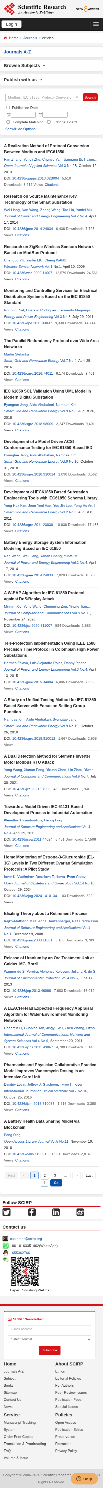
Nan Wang (30, 210)
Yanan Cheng (51, 556)
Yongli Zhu (32, 159)
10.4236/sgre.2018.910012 (33, 738)
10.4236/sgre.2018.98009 (32, 424)
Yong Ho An (83, 505)
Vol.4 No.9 (40, 1041)
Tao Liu (68, 210)
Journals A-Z (14, 1371)
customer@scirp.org (26, 1239)
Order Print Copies (18, 1437)
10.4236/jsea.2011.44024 (32, 839)
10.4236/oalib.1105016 (30, 1154)
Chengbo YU (14, 260)
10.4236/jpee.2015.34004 (32, 682)
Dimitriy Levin (14, 1084)
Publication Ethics (69, 1429)
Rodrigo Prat (14, 310)
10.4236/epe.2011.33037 (32, 323)
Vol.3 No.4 (79, 669)
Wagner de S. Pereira (21, 971)
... (65, 1175)
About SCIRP (69, 1363)
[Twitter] (6, 1212)
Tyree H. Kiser (71, 1084)
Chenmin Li (13, 1028)
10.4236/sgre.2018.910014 (33, 474)
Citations (51, 185)
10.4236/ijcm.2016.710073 (33, 1104)
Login (11, 24)
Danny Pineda (75, 663)
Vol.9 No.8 (68, 411)
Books (9, 1385)
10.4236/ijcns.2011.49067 (32, 1047)
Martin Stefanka (16, 354)
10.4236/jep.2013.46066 (31, 991)
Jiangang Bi (73, 159)
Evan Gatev (76, 877)
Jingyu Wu (54, 1028)
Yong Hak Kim (15, 505)
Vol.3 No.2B (67, 166)
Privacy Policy (66, 1451)
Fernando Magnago (74, 310)
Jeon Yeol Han (39, 505)
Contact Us (12, 1399)
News (8, 1407)
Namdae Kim (66, 405)
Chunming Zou (55, 606)
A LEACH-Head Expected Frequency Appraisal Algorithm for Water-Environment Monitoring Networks (48, 1014)
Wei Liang (12, 210)
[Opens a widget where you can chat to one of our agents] (84, 1479)
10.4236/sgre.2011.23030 (32, 525)
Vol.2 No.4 (79, 216)
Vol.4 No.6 (70, 978)
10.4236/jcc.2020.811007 (32, 625)
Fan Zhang (13, 159)
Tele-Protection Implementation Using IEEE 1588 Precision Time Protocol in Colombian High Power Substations (51, 649)
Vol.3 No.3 (62, 317)
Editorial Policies (68, 1378)
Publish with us (21, 79)
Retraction (63, 1444)
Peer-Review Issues (71, 1392)
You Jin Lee (62, 505)
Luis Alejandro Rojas (46, 663)
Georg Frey (53, 820)
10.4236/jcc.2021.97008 (31, 789)
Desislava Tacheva (50, 877)
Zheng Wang (50, 210)
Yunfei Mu (84, 210)
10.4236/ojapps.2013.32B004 (35, 178)
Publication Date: (25, 108)
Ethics (60, 1371)
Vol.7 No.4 (68, 361)
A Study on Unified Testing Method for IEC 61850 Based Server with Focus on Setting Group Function (50, 706)
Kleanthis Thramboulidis (23, 820)
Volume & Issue (16, 1458)
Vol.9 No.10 (69, 461)
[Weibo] (80, 1212)
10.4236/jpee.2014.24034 (32, 229)
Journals (30, 38)
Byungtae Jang (16, 405)
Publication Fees (68, 1399)
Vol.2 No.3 (68, 512)
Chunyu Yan (52, 159)
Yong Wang (33, 606)
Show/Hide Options (20, 129)
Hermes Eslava (16, 663)
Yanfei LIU (34, 260)
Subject (10, 1378)
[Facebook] (32, 1212)
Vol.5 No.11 (59, 1141)
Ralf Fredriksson (85, 921)
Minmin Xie (13, 606)
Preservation (65, 1437)
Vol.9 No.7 (80, 776)
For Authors (64, 1385)
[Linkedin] (56, 1212)
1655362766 (20, 1253)
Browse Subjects (23, 65)
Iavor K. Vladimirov (19, 877)
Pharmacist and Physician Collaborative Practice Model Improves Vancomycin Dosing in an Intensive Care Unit (50, 1071)
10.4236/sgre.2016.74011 (32, 373)
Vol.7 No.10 (78, 1091)
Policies (63, 1414)
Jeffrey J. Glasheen (42, 1084)
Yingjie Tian (78, 606)
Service (12, 1414)
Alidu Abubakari (42, 405)
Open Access (65, 1422)
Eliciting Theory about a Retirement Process (46, 913)
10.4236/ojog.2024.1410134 (34, 896)
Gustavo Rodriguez (41, 310)
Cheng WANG (55, 260)
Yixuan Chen (56, 770)
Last (89, 1175)
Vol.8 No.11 (81, 613)
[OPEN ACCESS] (88, 9)
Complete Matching (28, 122)
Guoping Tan (34, 1028)
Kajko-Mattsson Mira (20, 921)
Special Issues (66, 1407)
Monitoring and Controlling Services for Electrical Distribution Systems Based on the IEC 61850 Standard (50, 296)
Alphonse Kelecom (54, 971)
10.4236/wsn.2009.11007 (32, 273)
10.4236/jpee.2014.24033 (32, 575)
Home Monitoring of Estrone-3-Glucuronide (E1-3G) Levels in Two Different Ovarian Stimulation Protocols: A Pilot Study (49, 863)
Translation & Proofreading (25, 1444)
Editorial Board (65, 122)
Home (13, 38)
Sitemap (10, 1392)
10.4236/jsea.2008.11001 (32, 940)
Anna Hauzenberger (54, 921)
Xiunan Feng (34, 770)
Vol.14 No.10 (84, 883)
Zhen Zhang (74, 1028)
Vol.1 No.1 (53, 266)
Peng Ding (12, 1135)
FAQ (7, 1451)
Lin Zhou (75, 770)
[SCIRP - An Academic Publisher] (35, 9)
